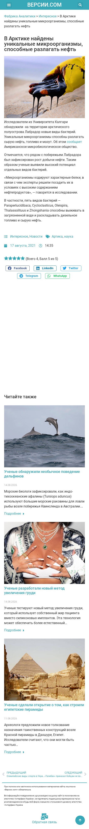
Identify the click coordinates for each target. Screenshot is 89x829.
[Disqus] (44, 338)
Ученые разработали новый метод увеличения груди (34, 590)
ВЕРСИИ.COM (44, 5)
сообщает (74, 142)
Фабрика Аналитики (19, 16)
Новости (35, 236)
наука (68, 236)
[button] (9, 5)
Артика (57, 236)
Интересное (48, 16)
